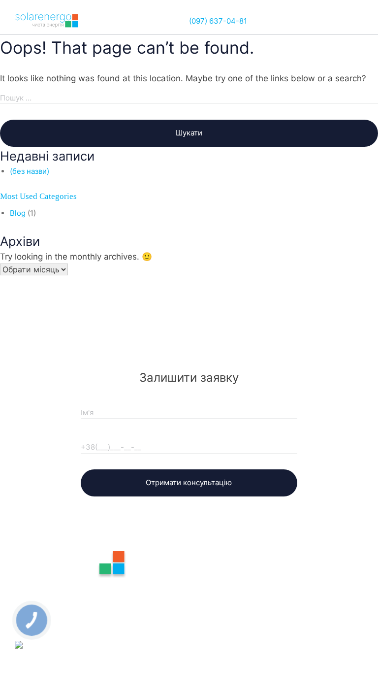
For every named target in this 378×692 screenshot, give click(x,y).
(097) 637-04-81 (218, 21)
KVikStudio (320, 681)
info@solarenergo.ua (78, 590)
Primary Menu (355, 20)
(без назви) (29, 171)
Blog (18, 213)
